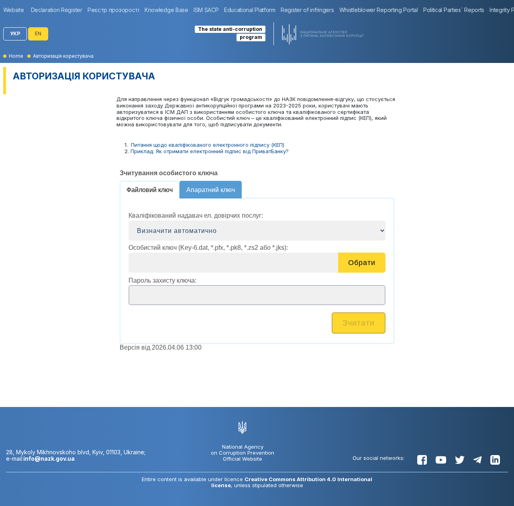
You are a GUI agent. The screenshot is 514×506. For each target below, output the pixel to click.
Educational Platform (249, 9)
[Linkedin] (495, 460)
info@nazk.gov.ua (49, 458)
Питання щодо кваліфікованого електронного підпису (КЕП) (207, 145)
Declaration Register (56, 9)
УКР (15, 33)
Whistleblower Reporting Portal (378, 9)
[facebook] (422, 460)
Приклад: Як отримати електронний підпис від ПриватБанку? (210, 151)
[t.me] (477, 460)
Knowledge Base (166, 9)
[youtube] (441, 460)
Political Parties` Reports (453, 9)
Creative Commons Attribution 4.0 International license (292, 482)
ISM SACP (206, 9)
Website (13, 9)
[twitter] (460, 460)
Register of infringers (307, 9)
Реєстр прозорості (113, 9)
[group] (15, 10)
